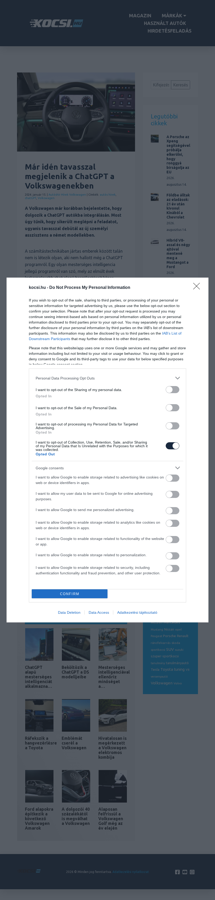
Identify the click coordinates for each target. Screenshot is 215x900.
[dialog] (107, 450)
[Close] (198, 288)
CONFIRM (69, 594)
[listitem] (107, 378)
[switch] (172, 389)
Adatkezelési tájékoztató (137, 612)
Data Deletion (69, 612)
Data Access (99, 612)
